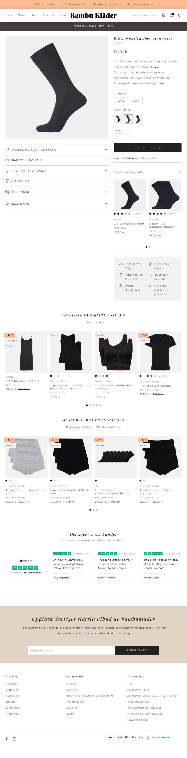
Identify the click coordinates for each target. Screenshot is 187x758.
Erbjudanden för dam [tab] (79, 427)
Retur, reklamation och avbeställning (89, 695)
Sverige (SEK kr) (142, 15)
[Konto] (163, 15)
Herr (9, 15)
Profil (130, 683)
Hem (34, 15)
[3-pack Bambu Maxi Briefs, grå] (26, 457)
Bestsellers (12, 695)
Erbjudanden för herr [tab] (108, 427)
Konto (70, 713)
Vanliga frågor (75, 701)
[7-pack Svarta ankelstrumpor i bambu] (116, 457)
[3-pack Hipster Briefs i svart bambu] (161, 457)
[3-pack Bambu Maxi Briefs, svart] (71, 457)
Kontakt (71, 683)
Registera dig (137, 650)
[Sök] (180, 15)
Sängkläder (12, 707)
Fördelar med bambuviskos (144, 707)
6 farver (137, 214)
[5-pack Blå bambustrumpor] (165, 195)
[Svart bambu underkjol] (26, 352)
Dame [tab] (88, 322)
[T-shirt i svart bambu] (161, 352)
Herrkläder (12, 683)
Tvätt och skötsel (137, 719)
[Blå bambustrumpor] (130, 195)
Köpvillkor (72, 707)
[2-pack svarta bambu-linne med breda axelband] (71, 352)
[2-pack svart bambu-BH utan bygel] (116, 352)
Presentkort (13, 713)
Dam (21, 15)
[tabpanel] (93, 368)
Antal (117, 130)
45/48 (135, 100)
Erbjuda (10, 701)
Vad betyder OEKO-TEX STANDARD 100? (152, 695)
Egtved (118, 43)
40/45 (120, 100)
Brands (48, 15)
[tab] (146, 247)
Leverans (71, 689)
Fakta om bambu (138, 701)
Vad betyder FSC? (138, 689)
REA (63, 15)
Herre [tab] (99, 322)
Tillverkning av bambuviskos (144, 713)
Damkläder (12, 689)
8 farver (163, 376)
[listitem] (45, 4)
